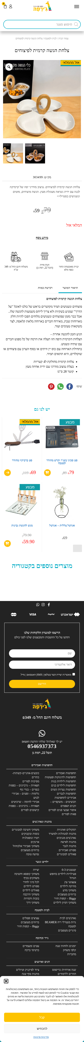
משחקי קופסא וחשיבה (26, 873)
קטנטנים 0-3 (69, 869)
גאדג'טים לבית (68, 918)
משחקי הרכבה (31, 894)
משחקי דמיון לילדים (64, 902)
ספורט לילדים (31, 886)
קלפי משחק (69, 950)
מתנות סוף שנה (30, 973)
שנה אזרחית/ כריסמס (64, 969)
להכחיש (42, 1029)
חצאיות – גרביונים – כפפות (24, 785)
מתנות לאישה (68, 842)
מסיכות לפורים (30, 781)
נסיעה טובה (32, 854)
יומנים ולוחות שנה (65, 946)
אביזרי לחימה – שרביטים (25, 801)
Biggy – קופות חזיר (65, 898)
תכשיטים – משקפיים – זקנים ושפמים (63, 803)
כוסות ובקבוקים (30, 833)
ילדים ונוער (42, 861)
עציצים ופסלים (30, 918)
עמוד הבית (64, 38)
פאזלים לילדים (31, 890)
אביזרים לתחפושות (65, 797)
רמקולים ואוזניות (66, 829)
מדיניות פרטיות (41, 1037)
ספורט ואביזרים (67, 850)
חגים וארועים (42, 961)
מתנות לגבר (69, 846)
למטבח (72, 926)
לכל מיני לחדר (31, 882)
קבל (42, 1017)
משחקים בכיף (31, 878)
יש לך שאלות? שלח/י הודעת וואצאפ (42, 741)
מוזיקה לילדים (68, 886)
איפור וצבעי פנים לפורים (62, 810)
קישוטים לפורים (30, 810)
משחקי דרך (32, 902)
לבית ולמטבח (50, 38)
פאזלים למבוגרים (66, 854)
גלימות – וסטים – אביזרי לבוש (25, 795)
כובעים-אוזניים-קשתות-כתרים (25, 775)
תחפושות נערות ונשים (63, 789)
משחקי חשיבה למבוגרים (25, 829)
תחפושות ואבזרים (66, 773)
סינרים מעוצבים (67, 930)
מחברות (71, 954)
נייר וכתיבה (42, 938)
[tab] (70, 288)
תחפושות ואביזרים (42, 765)
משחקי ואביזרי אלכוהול (26, 846)
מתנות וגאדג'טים (42, 821)
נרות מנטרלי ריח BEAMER (60, 922)
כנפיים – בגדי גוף (29, 789)
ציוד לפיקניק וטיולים (27, 969)
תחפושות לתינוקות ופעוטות (60, 777)
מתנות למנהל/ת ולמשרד (62, 833)
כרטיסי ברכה (32, 950)
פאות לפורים (69, 814)
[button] (6, 981)
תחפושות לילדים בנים (63, 785)
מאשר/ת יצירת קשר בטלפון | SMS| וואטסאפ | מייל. (45, 674)
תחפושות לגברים (66, 793)
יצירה (36, 869)
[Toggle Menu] (76, 6)
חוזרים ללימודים (67, 973)
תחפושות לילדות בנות (63, 781)
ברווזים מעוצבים (30, 850)
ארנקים (35, 842)
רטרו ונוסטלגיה (30, 837)
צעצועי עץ (70, 882)
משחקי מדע (69, 890)
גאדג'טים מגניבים (66, 837)
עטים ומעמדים (31, 946)
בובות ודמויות (31, 898)
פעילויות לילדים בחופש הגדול (63, 876)
